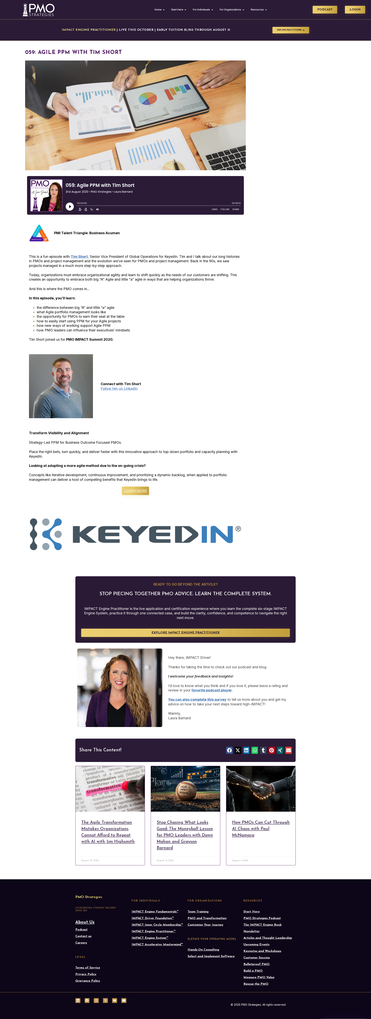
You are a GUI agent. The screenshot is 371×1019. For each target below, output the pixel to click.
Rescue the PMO (255, 984)
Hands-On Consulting (203, 949)
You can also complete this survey (197, 699)
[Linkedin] (77, 1000)
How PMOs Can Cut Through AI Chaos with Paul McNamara (261, 829)
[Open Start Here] (185, 10)
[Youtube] (114, 1000)
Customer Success (256, 957)
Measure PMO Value (258, 977)
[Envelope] (123, 1000)
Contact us (83, 936)
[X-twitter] (105, 1000)
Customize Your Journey (205, 924)
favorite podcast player (211, 690)
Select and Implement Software (211, 956)
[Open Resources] (266, 10)
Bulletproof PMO (256, 964)
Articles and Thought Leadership (267, 938)
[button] (229, 750)
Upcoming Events (256, 944)
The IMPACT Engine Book (262, 924)
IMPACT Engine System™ (150, 938)
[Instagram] (96, 1000)
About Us (84, 922)
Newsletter (251, 931)
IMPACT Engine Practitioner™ (153, 931)
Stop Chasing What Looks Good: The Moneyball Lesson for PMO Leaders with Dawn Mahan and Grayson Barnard (185, 835)
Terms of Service (87, 967)
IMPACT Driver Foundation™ (153, 918)
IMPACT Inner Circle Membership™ (157, 924)
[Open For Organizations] (243, 10)
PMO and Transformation (207, 918)
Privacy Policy (85, 974)
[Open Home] (164, 10)
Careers (81, 942)
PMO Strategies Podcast (262, 918)
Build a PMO (253, 970)
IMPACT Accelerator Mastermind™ (157, 944)
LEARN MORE (135, 491)
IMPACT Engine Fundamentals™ (155, 911)
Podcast (81, 929)
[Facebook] (87, 1000)
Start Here (251, 911)
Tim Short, (80, 257)
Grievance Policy (87, 980)
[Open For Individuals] (212, 10)
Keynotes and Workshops (262, 951)
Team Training (198, 911)
